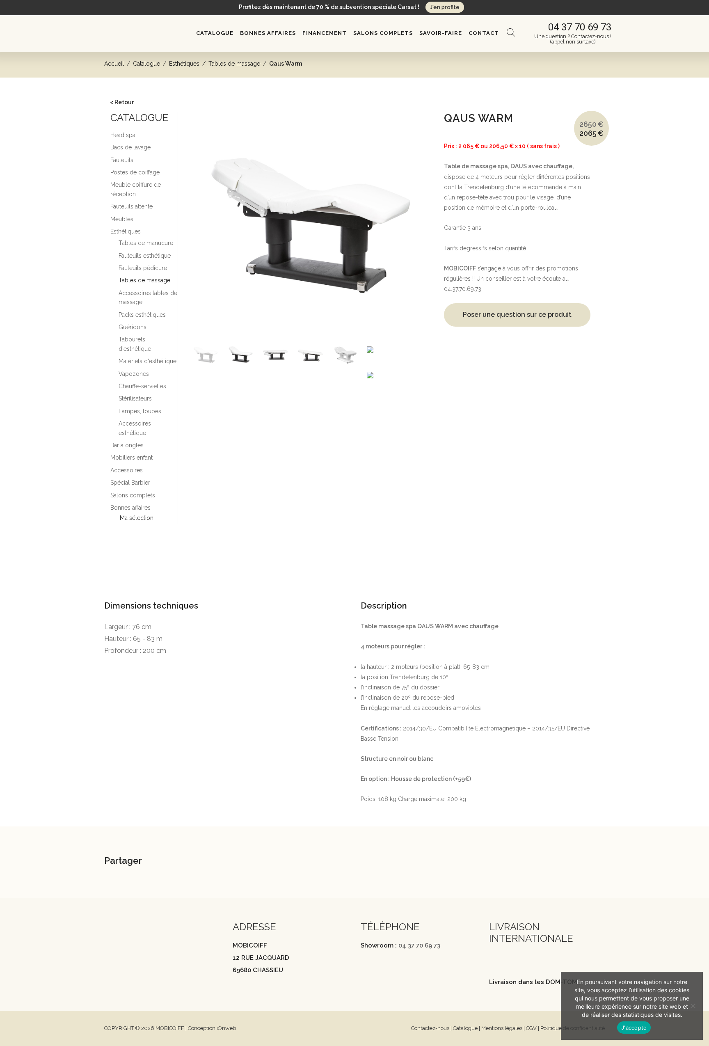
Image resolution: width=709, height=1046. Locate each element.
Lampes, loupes (140, 411)
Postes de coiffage (135, 172)
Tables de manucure (146, 243)
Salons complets (383, 33)
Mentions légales (501, 1028)
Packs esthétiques (142, 314)
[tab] (354, 577)
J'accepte (634, 1027)
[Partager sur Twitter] (201, 861)
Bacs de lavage (130, 147)
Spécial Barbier (130, 482)
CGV (531, 1028)
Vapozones (134, 374)
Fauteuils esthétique (145, 255)
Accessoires (126, 470)
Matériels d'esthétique (147, 361)
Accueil (114, 63)
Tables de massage (234, 63)
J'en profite (445, 7)
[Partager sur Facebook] (181, 861)
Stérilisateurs (135, 398)
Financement (324, 33)
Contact (484, 33)
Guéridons (132, 327)
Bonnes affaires (268, 33)
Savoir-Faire (440, 33)
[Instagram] (124, 953)
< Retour (122, 102)
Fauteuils (121, 160)
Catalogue (214, 33)
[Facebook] (108, 953)
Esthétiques (184, 63)
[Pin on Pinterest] (222, 861)
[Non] (692, 1006)
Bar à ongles (127, 445)
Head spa (122, 135)
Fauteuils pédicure (143, 268)
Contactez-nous (430, 1028)
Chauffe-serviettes (142, 386)
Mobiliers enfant (131, 457)
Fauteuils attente (131, 206)
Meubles (121, 219)
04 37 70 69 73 (419, 945)
